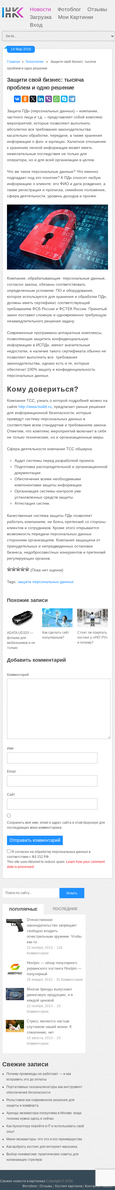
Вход (36, 25)
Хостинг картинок (68, 1186)
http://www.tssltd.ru (35, 406)
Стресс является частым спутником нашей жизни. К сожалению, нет (49, 1026)
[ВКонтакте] (17, 99)
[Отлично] (27, 569)
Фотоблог (69, 9)
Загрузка (41, 17)
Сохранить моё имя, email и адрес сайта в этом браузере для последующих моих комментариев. (56, 825)
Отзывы (97, 9)
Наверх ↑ (108, 1186)
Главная (13, 62)
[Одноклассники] (25, 99)
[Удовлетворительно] (18, 569)
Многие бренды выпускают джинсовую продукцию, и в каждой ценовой (50, 994)
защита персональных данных (46, 581)
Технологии (34, 62)
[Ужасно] (9, 569)
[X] (33, 99)
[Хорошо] (22, 569)
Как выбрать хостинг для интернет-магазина (41, 1147)
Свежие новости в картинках (22, 1181)
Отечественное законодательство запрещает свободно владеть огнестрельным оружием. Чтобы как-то (54, 931)
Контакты (92, 1186)
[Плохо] (13, 569)
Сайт (11, 794)
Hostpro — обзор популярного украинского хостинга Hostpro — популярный (54, 968)
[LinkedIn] (40, 99)
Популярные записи (23, 910)
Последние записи (65, 910)
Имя (10, 748)
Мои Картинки (75, 17)
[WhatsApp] (56, 99)
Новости (40, 9)
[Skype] (64, 99)
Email (11, 771)
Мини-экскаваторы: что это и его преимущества (44, 1139)
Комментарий (18, 675)
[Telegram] (72, 99)
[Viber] (48, 99)
